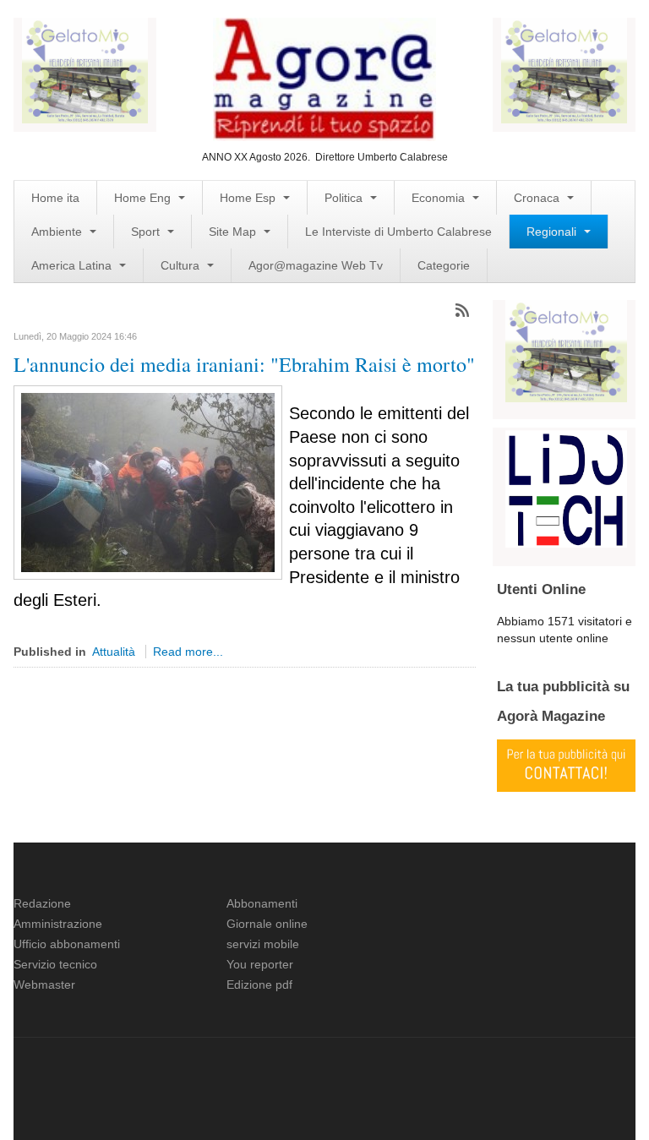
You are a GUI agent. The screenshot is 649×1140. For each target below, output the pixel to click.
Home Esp (249, 198)
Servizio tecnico (55, 964)
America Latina (73, 265)
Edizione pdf (259, 984)
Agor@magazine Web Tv (315, 265)
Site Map (234, 231)
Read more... (188, 651)
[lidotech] (566, 487)
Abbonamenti (261, 903)
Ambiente (58, 231)
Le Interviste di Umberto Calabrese (398, 231)
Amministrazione (58, 923)
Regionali (553, 231)
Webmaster (44, 984)
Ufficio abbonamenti (67, 944)
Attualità (113, 651)
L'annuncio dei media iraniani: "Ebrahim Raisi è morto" (244, 364)
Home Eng (144, 198)
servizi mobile (262, 944)
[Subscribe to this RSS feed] (462, 310)
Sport (147, 231)
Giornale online (267, 923)
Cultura (182, 265)
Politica (345, 198)
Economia (440, 198)
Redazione (42, 903)
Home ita (55, 198)
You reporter (259, 964)
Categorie (443, 265)
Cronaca (538, 198)
